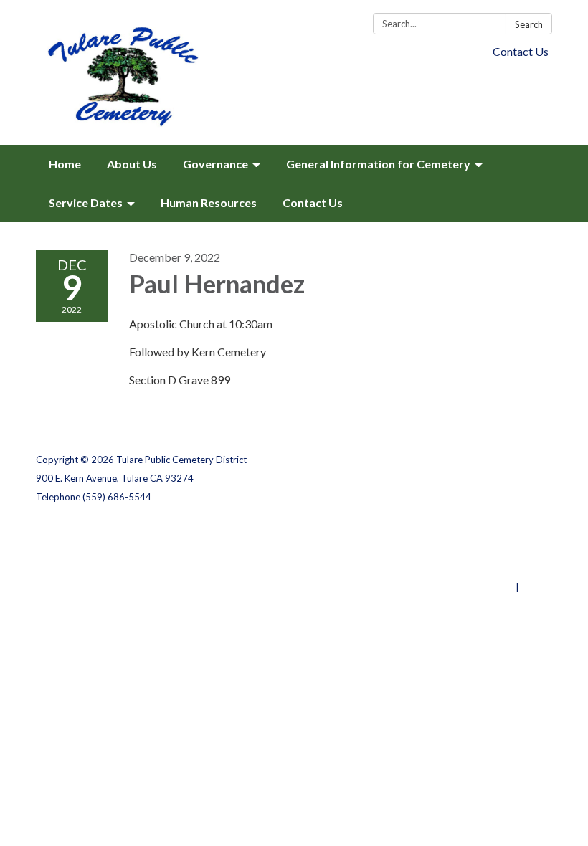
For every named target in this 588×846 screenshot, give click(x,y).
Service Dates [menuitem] (86, 202)
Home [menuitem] (65, 164)
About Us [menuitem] (132, 164)
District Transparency (502, 550)
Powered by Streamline (460, 587)
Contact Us (521, 51)
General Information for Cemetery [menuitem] (378, 164)
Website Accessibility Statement (476, 568)
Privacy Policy (521, 531)
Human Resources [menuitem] (209, 202)
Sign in (536, 587)
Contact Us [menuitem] (313, 202)
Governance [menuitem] (215, 164)
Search (529, 24)
